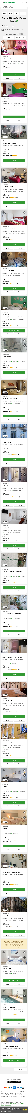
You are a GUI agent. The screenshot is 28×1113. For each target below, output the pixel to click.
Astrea (5, 101)
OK (24, 1109)
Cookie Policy (8, 1104)
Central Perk (7, 528)
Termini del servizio (13, 1103)
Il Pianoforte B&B (8, 271)
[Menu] (26, 2)
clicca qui (9, 1109)
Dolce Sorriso (7, 486)
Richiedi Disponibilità (14, 330)
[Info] (17, 34)
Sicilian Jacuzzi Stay (9, 1007)
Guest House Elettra (9, 143)
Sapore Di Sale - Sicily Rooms (12, 657)
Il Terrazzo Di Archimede (11, 59)
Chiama (8, 78)
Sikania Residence (9, 701)
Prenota (14, 74)
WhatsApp (20, 78)
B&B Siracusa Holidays (10, 1046)
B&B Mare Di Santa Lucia (11, 743)
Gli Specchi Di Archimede (11, 872)
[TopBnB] (21, 34)
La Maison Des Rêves (10, 399)
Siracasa (5, 829)
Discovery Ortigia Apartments (12, 571)
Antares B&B (7, 357)
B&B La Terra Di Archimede (12, 614)
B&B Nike (6, 916)
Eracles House (7, 969)
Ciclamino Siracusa (9, 229)
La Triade (6, 314)
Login (23, 2)
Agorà (5, 786)
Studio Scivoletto (11, 1106)
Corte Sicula (7, 442)
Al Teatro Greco (8, 187)
